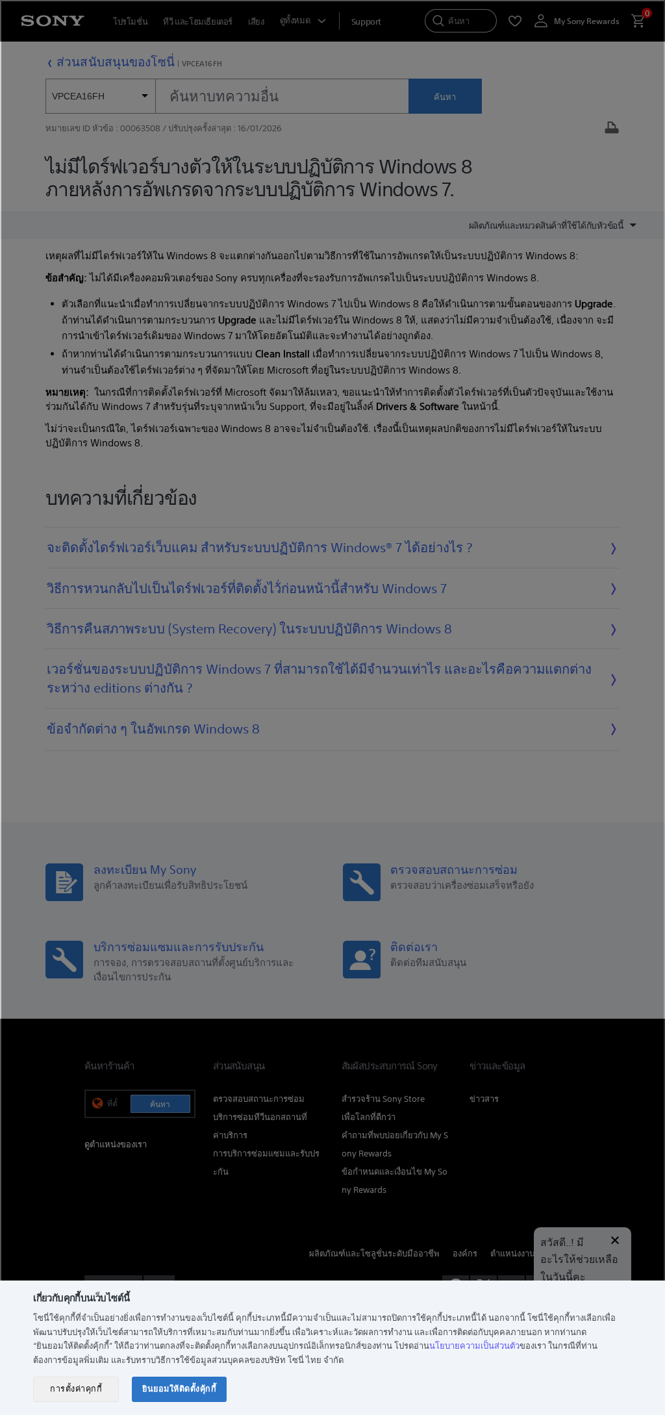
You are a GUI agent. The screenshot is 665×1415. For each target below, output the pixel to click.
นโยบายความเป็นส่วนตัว (474, 1345)
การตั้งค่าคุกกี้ (76, 1388)
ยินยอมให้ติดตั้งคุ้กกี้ (179, 1388)
